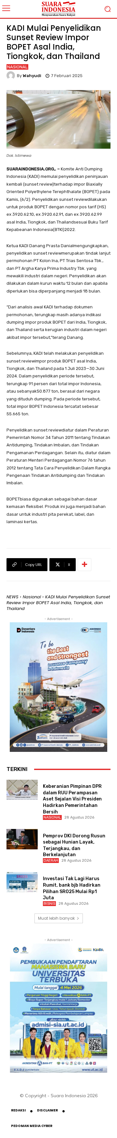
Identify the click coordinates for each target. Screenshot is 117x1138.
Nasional (17, 66)
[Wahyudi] (11, 75)
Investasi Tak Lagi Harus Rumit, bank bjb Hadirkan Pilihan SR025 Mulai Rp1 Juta (71, 888)
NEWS (12, 597)
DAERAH (51, 860)
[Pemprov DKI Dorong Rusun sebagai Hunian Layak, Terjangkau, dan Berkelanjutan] (22, 839)
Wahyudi (32, 76)
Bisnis (49, 904)
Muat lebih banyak (56, 918)
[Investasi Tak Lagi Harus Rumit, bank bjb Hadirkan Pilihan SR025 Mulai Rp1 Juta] (22, 882)
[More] (84, 564)
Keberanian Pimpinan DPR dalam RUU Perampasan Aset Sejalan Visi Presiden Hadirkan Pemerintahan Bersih (72, 799)
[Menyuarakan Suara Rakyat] (58, 9)
